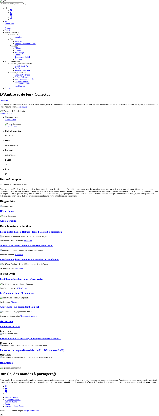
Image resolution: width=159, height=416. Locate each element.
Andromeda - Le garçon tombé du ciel (19, 307)
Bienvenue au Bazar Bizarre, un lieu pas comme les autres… (30, 338)
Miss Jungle (19, 52)
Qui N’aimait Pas (21, 66)
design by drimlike (31, 410)
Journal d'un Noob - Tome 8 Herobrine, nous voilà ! (26, 245)
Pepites (17, 55)
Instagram (6, 362)
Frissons (18, 50)
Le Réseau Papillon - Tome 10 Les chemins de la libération (29, 259)
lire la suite (23, 107)
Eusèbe (18, 68)
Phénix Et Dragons (22, 77)
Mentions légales (11, 397)
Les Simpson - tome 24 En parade (17, 293)
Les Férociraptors (22, 81)
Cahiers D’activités (22, 75)
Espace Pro (9, 24)
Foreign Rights (11, 402)
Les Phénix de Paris (10, 326)
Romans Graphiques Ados (25, 44)
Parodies (18, 41)
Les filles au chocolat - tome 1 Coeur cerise (21, 279)
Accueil (8, 28)
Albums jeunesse (16, 73)
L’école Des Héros (22, 84)
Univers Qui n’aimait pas (20, 64)
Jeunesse (13, 46)
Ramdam (18, 37)
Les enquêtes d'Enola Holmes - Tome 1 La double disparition (31, 232)
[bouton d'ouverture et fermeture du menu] (4, 1)
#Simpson (15, 302)
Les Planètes (20, 86)
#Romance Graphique (28, 316)
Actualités (6, 321)
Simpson (18, 59)
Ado (11, 39)
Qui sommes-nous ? (12, 400)
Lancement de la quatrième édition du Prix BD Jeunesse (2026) (32, 350)
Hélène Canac (10, 120)
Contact (8, 404)
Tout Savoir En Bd (22, 57)
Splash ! (8, 30)
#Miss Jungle (22, 288)
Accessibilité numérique (14, 406)
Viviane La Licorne (22, 70)
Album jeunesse (11, 61)
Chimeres (18, 48)
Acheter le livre (6, 113)
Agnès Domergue (12, 126)
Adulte (12, 35)
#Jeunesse (4, 100)
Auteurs (8, 88)
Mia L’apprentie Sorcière (24, 79)
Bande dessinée (11, 32)
